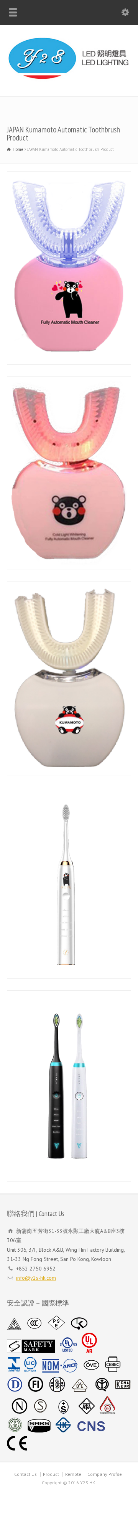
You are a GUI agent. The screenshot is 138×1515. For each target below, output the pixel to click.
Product (51, 1474)
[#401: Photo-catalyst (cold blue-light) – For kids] (69, 678)
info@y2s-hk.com (36, 1277)
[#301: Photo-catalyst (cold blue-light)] (69, 268)
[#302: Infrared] (69, 473)
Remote (73, 1474)
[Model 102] (69, 1086)
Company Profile (104, 1474)
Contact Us (25, 1474)
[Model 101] (69, 883)
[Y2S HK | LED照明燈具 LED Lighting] (69, 79)
